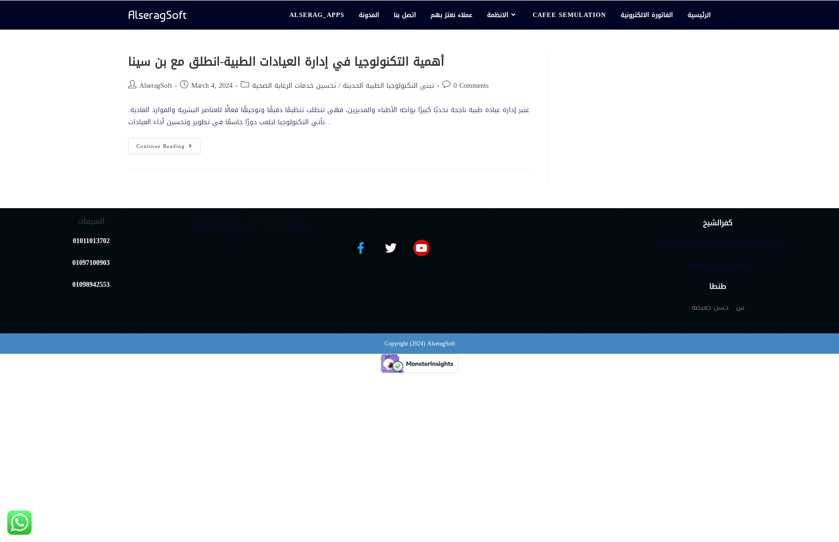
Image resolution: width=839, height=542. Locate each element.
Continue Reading (168, 144)
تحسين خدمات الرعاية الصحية (294, 85)
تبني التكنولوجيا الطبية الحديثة (388, 85)
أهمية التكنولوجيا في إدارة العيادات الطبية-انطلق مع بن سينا (286, 61)
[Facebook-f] (360, 248)
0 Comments (470, 85)
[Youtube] (421, 248)
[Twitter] (391, 248)
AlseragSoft (157, 15)
